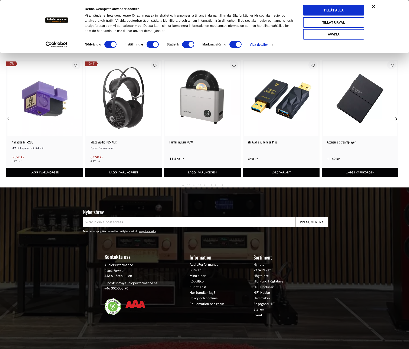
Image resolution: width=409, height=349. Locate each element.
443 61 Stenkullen (118, 276)
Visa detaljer (259, 44)
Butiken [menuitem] (196, 270)
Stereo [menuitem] (258, 309)
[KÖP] (44, 172)
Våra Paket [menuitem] (262, 270)
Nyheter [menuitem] (259, 265)
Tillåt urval (333, 22)
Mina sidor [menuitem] (198, 276)
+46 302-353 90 (116, 288)
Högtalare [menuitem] (261, 276)
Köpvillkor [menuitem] (197, 281)
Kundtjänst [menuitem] (198, 287)
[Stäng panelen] (373, 6)
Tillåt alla (334, 10)
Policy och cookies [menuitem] (204, 298)
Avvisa (334, 34)
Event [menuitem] (257, 315)
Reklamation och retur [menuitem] (207, 304)
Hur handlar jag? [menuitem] (202, 293)
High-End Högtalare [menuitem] (268, 281)
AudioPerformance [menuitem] (204, 265)
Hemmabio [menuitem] (261, 298)
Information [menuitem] (200, 257)
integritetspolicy (147, 231)
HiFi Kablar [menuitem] (262, 293)
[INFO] (281, 172)
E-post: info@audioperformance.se (131, 283)
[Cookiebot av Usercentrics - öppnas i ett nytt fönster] (56, 44)
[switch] (153, 44)
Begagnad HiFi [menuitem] (264, 304)
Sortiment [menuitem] (262, 257)
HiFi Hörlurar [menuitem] (263, 287)
